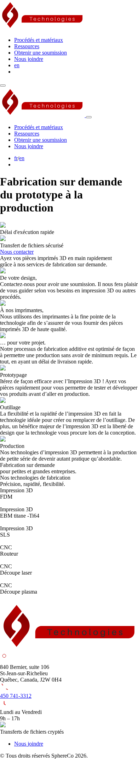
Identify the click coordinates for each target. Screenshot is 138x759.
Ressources (26, 46)
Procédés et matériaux (38, 40)
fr (16, 158)
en (16, 65)
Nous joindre (28, 59)
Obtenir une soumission (40, 53)
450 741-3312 (15, 696)
